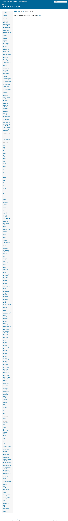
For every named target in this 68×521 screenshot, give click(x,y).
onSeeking (5, 356)
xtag (4, 413)
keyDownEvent (6, 68)
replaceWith (5, 495)
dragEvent (5, 46)
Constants (5, 21)
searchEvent (5, 103)
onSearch (5, 353)
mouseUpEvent (6, 87)
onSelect (5, 358)
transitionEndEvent (7, 127)
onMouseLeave (6, 331)
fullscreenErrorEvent (7, 63)
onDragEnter (5, 296)
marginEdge (5, 248)
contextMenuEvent (7, 37)
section (4, 177)
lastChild (4, 245)
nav (3, 169)
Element (15, 1)
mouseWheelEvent (7, 89)
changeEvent (5, 33)
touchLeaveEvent (6, 122)
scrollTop (5, 397)
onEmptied (5, 305)
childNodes (5, 204)
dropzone (5, 232)
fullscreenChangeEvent (8, 62)
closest (4, 441)
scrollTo (4, 505)
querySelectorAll (6, 491)
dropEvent (5, 52)
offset (4, 261)
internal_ (5, 166)
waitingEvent (5, 130)
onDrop (4, 302)
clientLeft (5, 213)
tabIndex (5, 405)
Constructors (6, 142)
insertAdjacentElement (8, 470)
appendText (5, 430)
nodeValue (5, 259)
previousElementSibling (8, 389)
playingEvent (5, 95)
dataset (4, 226)
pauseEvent (5, 92)
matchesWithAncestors (8, 481)
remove (4, 492)
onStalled (5, 361)
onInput (4, 315)
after (4, 424)
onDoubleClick (6, 291)
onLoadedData (6, 324)
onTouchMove (6, 374)
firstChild (4, 234)
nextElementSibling (7, 251)
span (4, 180)
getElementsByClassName (8, 465)
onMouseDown (6, 328)
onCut (4, 289)
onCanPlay (5, 280)
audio (4, 148)
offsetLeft (5, 264)
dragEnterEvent (6, 44)
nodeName (5, 255)
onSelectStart (6, 359)
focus (4, 452)
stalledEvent (5, 111)
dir (3, 228)
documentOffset (6, 229)
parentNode (5, 388)
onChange (5, 283)
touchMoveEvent (6, 124)
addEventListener (6, 422)
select (4, 179)
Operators (5, 416)
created (4, 153)
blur (3, 437)
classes (4, 207)
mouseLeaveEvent (7, 81)
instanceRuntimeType (7, 135)
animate (4, 425)
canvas (4, 152)
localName (5, 247)
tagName (5, 407)
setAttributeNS (6, 508)
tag (3, 185)
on (3, 270)
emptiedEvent (6, 56)
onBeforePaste (6, 277)
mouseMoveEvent (6, 83)
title (3, 410)
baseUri (4, 201)
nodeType (5, 258)
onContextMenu (6, 286)
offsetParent (5, 266)
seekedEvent (5, 105)
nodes (4, 256)
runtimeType (5, 393)
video (4, 194)
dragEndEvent (6, 43)
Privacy (11, 519)
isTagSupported (6, 139)
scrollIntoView (6, 503)
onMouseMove (6, 332)
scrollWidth (5, 399)
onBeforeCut (5, 275)
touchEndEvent (6, 119)
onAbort (4, 272)
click (4, 438)
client (4, 210)
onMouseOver (6, 335)
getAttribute (5, 456)
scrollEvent (5, 102)
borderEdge (5, 202)
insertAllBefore (6, 475)
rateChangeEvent (6, 97)
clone (4, 440)
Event (23, 11)
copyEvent (5, 38)
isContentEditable (6, 242)
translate (5, 412)
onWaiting (5, 380)
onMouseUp (5, 337)
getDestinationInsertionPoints (9, 464)
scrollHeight (5, 394)
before (4, 435)
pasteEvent (5, 90)
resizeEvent (5, 100)
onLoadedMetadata (7, 326)
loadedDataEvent (6, 73)
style (4, 404)
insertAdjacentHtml (7, 471)
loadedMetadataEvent (7, 75)
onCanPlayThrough (7, 281)
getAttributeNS (6, 457)
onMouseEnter (6, 329)
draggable (5, 231)
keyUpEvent (5, 71)
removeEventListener (7, 494)
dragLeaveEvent (6, 48)
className (5, 208)
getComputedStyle (7, 462)
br (3, 150)
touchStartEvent (6, 125)
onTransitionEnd (6, 377)
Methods (5, 421)
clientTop (5, 215)
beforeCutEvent (6, 25)
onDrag (4, 293)
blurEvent (5, 29)
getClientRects (6, 460)
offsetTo (5, 484)
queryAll (4, 487)
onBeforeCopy (6, 274)
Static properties (6, 133)
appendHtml (5, 429)
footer (4, 156)
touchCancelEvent (6, 117)
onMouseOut (5, 334)
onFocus (4, 310)
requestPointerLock (7, 498)
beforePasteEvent (7, 27)
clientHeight (5, 212)
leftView (4, 478)
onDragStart (5, 301)
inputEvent (5, 65)
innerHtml (5, 240)
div (3, 155)
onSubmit (5, 362)
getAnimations (6, 454)
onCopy (4, 288)
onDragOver (5, 299)
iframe (4, 163)
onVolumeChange (6, 378)
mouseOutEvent (6, 84)
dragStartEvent (6, 51)
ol (3, 171)
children (4, 205)
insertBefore (5, 476)
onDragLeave (5, 297)
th (3, 190)
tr (3, 191)
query (4, 486)
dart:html (9, 1)
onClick (4, 285)
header (4, 158)
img (3, 164)
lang (4, 243)
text (3, 408)
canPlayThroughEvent (7, 32)
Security (16, 519)
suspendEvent (6, 114)
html (4, 161)
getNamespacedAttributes (8, 467)
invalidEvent (5, 67)
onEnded (5, 307)
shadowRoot (5, 401)
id (3, 239)
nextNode (5, 253)
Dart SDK (4, 1)
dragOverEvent (6, 49)
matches (5, 479)
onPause (5, 342)
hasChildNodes (6, 468)
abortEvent (5, 22)
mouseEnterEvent (6, 79)
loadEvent (5, 76)
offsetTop (5, 267)
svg (3, 182)
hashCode (5, 235)
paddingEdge (5, 385)
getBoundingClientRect (8, 459)
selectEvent (5, 108)
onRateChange (6, 347)
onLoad (4, 323)
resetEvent (5, 98)
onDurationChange (7, 304)
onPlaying (5, 345)
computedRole (6, 220)
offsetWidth (5, 269)
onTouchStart (6, 375)
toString (4, 511)
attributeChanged (6, 433)
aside (4, 147)
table (4, 183)
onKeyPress (5, 320)
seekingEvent (5, 106)
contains (4, 443)
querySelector (6, 489)
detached (5, 448)
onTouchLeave (6, 372)
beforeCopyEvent (6, 24)
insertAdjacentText (7, 473)
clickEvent (5, 35)
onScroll (4, 351)
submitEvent (5, 113)
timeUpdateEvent (6, 116)
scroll (4, 500)
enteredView (5, 451)
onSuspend (5, 364)
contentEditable (6, 223)
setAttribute (5, 506)
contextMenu (5, 224)
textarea (4, 188)
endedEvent (5, 57)
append (4, 427)
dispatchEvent (5, 449)
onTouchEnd (5, 369)
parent (4, 386)
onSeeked (5, 355)
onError (4, 308)
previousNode (5, 391)
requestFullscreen (6, 497)
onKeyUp (5, 321)
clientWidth (5, 216)
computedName (6, 218)
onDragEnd (5, 294)
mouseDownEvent (7, 78)
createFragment (6, 444)
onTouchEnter (6, 370)
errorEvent (5, 59)
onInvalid (5, 316)
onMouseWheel (6, 339)
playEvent (5, 94)
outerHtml (5, 381)
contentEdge (5, 221)
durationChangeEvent (7, 54)
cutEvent (5, 40)
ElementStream (17, 11)
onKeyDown (5, 318)
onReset (4, 348)
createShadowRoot (7, 446)
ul (3, 193)
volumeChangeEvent (7, 129)
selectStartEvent (6, 110)
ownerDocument (6, 383)
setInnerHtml (5, 510)
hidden (4, 237)
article (4, 145)
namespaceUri (6, 250)
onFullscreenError (6, 313)
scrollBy (4, 502)
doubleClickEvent (6, 41)
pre (3, 175)
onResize (5, 350)
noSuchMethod (6, 483)
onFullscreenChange (7, 312)
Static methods (6, 138)
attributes (5, 199)
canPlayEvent (6, 30)
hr (3, 160)
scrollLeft (5, 396)
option (4, 172)
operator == (5, 418)
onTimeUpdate (6, 366)
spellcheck (5, 402)
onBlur (4, 278)
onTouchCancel (6, 367)
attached (5, 432)
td (3, 187)
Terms (8, 519)
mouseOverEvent (6, 86)
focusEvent (5, 60)
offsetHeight (5, 262)
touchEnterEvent (6, 121)
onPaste (4, 340)
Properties (5, 197)
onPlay (4, 343)
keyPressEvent (6, 70)
